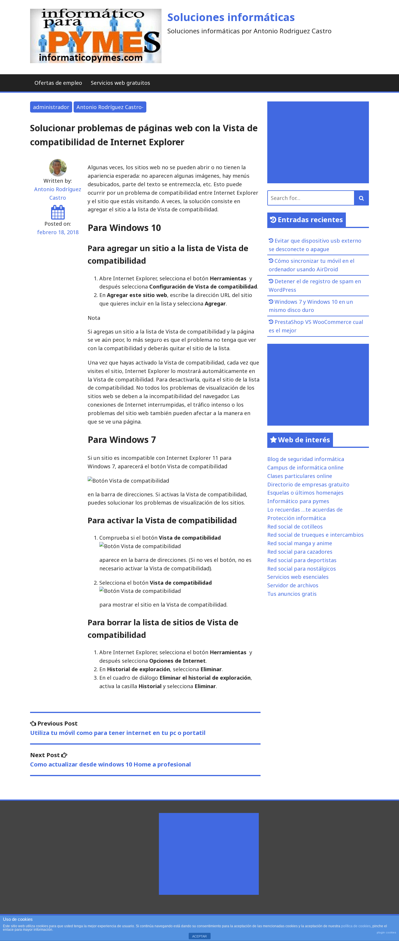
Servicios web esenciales (298, 576)
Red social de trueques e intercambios (315, 534)
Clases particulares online (299, 475)
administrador (51, 106)
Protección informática (296, 518)
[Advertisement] (319, 142)
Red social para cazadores (299, 551)
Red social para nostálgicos (301, 568)
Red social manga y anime (299, 543)
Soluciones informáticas (231, 17)
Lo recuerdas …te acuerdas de (305, 509)
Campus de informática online (305, 467)
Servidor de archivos (292, 585)
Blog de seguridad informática (305, 458)
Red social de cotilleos (295, 526)
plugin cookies (386, 932)
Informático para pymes (298, 501)
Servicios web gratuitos (120, 82)
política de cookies (356, 926)
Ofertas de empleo (58, 82)
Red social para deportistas (301, 560)
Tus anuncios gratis (292, 593)
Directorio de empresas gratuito (308, 484)
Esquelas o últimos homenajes (305, 492)
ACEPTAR (199, 936)
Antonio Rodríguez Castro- (110, 106)
